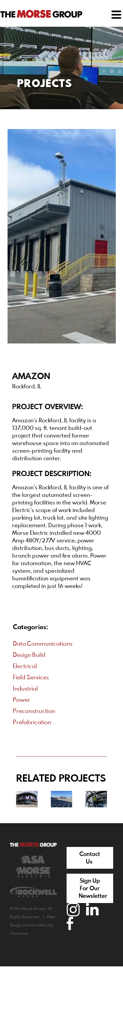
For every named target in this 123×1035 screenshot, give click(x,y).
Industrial (25, 689)
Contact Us (89, 858)
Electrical (25, 666)
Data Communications (42, 644)
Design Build (29, 655)
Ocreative (19, 934)
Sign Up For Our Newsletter (93, 888)
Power (21, 700)
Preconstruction (34, 711)
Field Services (31, 678)
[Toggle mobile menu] (117, 14)
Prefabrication (32, 723)
